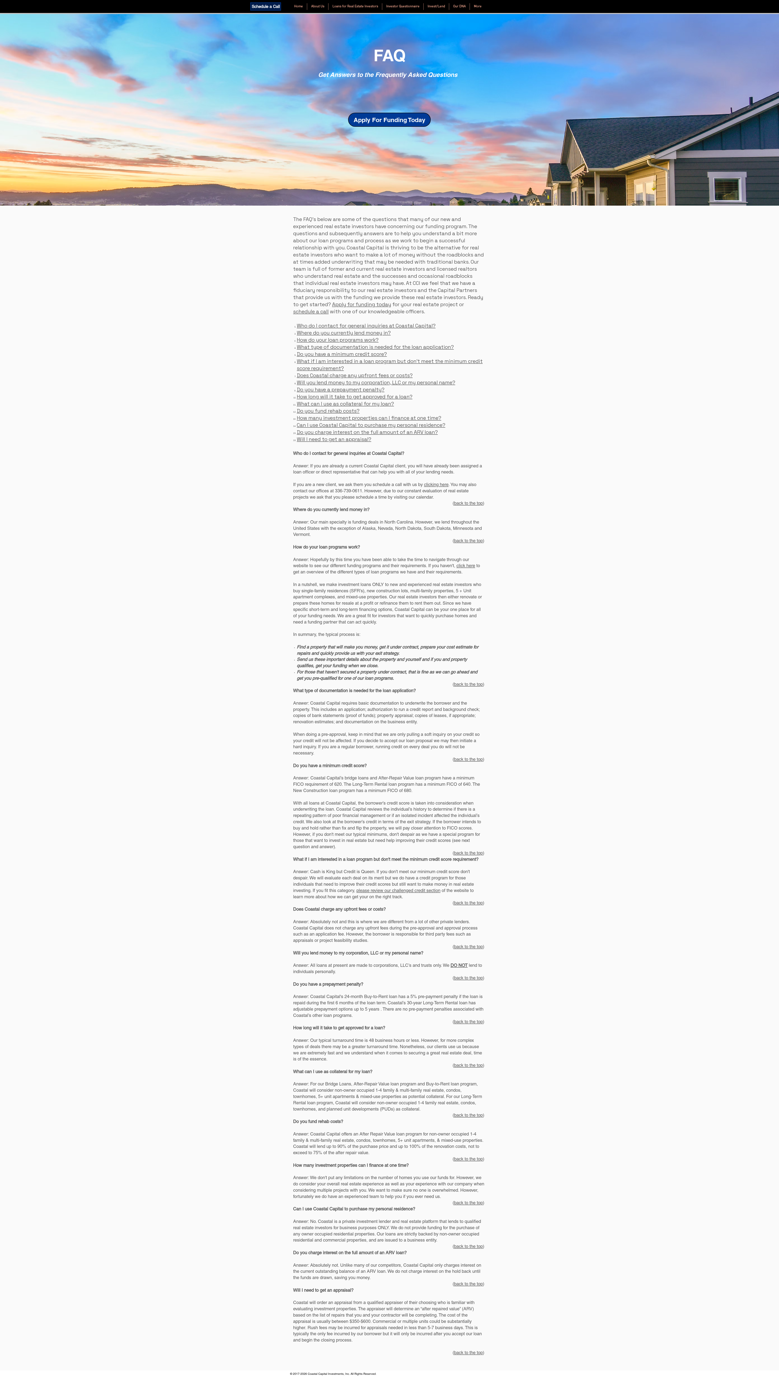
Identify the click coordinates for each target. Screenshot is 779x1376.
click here (465, 565)
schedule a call (311, 311)
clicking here (436, 484)
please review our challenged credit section (398, 890)
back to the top (468, 503)
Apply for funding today (361, 304)
